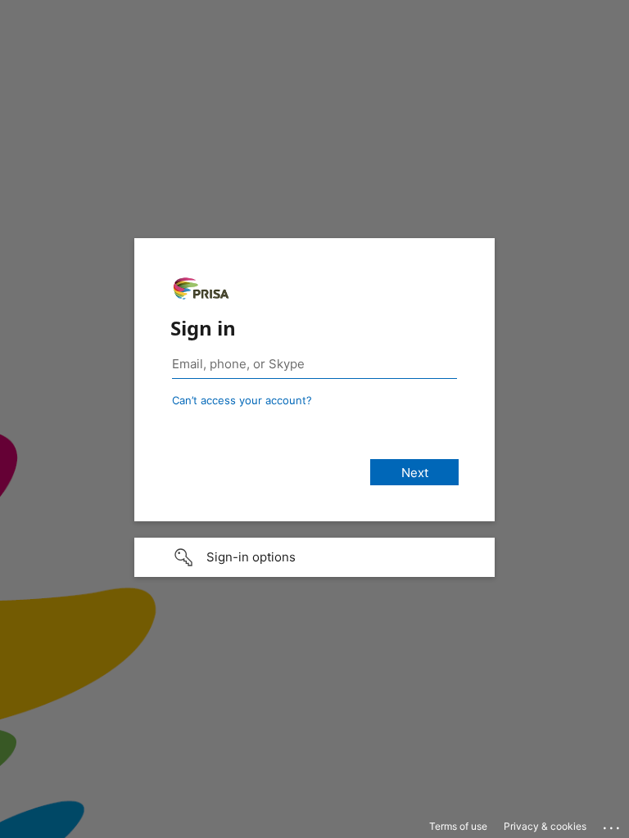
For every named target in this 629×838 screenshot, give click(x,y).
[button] (314, 557)
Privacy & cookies (545, 826)
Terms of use (458, 826)
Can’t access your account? (242, 400)
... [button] (612, 824)
